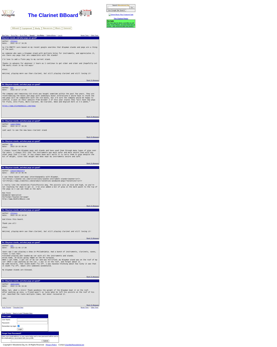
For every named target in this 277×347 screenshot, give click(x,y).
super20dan (15, 124)
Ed (11, 145)
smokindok (14, 284)
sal (11, 246)
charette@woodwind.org (74, 345)
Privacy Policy (51, 345)
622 (11, 88)
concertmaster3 (17, 171)
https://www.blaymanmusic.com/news (19, 106)
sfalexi (13, 41)
